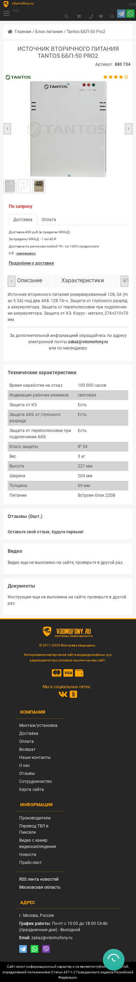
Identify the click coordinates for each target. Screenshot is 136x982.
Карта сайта (31, 789)
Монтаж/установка (38, 725)
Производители (35, 818)
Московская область (40, 887)
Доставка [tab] (22, 219)
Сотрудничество (35, 781)
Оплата (26, 741)
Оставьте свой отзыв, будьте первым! (45, 531)
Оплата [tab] (48, 219)
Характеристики (82, 280)
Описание (29, 280)
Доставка (28, 733)
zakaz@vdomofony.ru (88, 341)
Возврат (27, 749)
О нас (24, 765)
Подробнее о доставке (31, 263)
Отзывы (27, 773)
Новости (27, 854)
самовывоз (26, 253)
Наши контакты (35, 757)
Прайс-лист (30, 862)
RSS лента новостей (39, 879)
